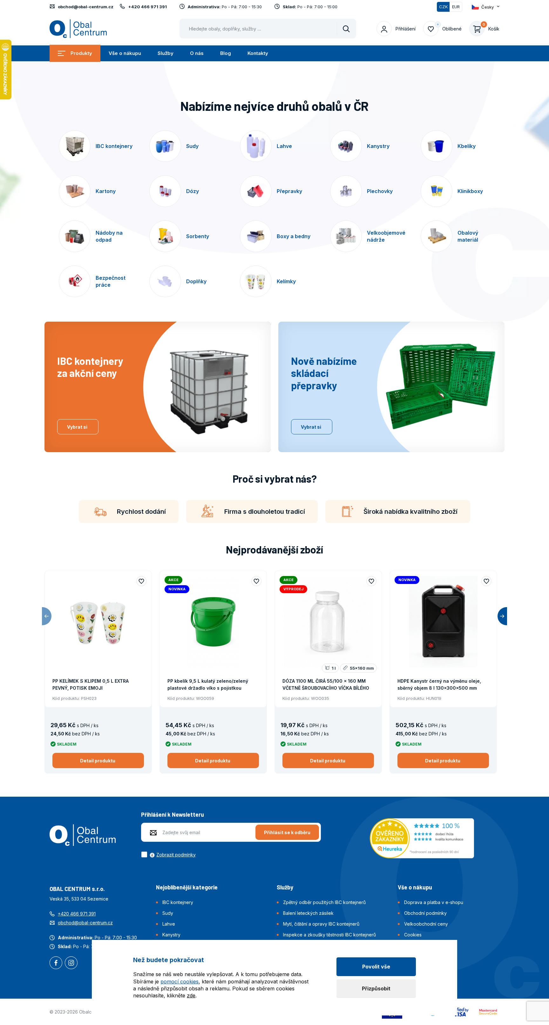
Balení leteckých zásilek (308, 913)
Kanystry (171, 934)
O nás (197, 53)
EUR (456, 6)
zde (191, 995)
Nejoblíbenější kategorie (187, 887)
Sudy (167, 913)
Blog (225, 53)
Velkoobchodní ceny (426, 924)
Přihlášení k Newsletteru (172, 814)
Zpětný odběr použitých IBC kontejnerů (324, 902)
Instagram (71, 963)
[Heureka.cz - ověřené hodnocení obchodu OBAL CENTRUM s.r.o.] (422, 837)
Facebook (56, 963)
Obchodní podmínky (425, 913)
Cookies (413, 934)
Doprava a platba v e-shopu (433, 902)
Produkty (81, 53)
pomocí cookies (179, 981)
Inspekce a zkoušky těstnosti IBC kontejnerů (329, 934)
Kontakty (257, 53)
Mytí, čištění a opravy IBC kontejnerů (321, 924)
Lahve (168, 924)
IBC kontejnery (177, 902)
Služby (165, 53)
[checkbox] (168, 854)
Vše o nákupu (125, 53)
